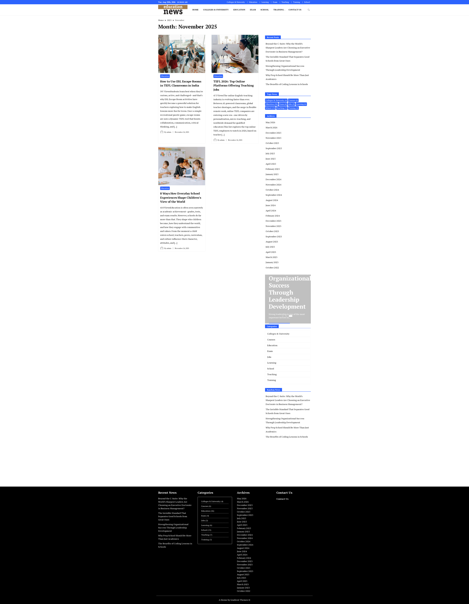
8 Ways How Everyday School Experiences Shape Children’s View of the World (180, 197)
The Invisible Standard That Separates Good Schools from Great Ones (172, 516)
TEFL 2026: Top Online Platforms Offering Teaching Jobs (233, 85)
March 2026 (271, 127)
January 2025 (272, 174)
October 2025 (272, 143)
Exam (275, 2)
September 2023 (274, 236)
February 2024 (273, 215)
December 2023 (273, 220)
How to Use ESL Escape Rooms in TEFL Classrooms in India (180, 83)
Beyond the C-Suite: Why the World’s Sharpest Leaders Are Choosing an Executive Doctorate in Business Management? (288, 47)
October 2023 (272, 231)
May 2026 (270, 122)
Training (296, 2)
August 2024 (272, 200)
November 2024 (273, 184)
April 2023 (271, 252)
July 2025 (270, 153)
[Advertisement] (285, 462)
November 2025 (273, 137)
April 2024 (271, 210)
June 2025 (271, 158)
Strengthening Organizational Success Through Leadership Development (173, 527)
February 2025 (273, 168)
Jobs (291, 104)
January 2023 (272, 262)
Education (253, 2)
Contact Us (294, 9)
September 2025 (274, 148)
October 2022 (272, 267)
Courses (293, 100)
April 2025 (271, 163)
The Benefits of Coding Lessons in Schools (287, 84)
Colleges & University (236, 2)
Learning (265, 2)
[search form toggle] (308, 10)
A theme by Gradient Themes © (234, 599)
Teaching (285, 2)
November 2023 (273, 226)
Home (195, 9)
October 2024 (272, 189)
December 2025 (273, 132)
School (307, 2)
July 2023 (270, 246)
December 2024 (273, 179)
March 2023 (271, 257)
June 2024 (271, 205)
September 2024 (274, 194)
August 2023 (272, 241)
